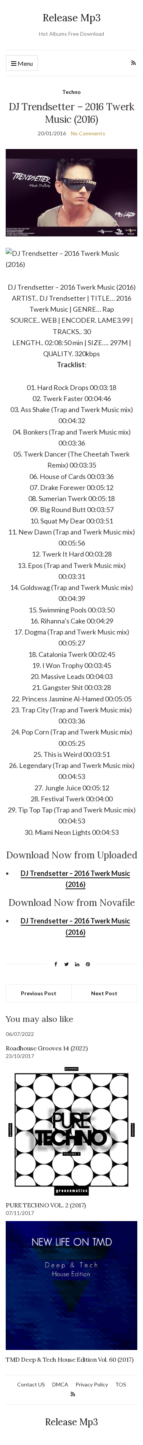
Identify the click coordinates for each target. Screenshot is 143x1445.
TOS (120, 1384)
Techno (71, 92)
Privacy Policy (92, 1384)
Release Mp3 (72, 17)
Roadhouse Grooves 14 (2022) (46, 1048)
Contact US (31, 1384)
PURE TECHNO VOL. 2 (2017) (46, 1205)
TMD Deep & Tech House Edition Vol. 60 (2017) (69, 1359)
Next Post (104, 993)
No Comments (88, 133)
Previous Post (38, 993)
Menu (24, 63)
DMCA (60, 1384)
